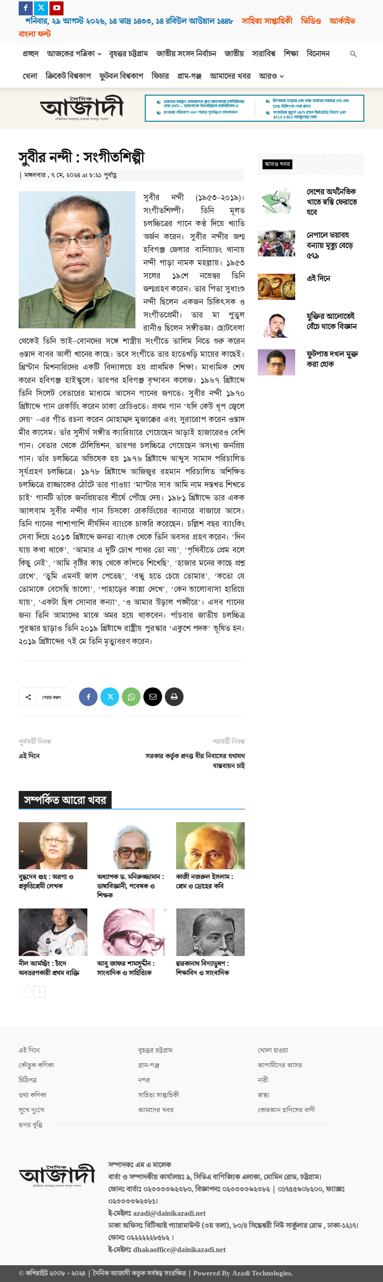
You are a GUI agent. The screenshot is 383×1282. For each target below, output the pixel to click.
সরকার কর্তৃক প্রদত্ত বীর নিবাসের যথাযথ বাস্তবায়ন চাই (195, 761)
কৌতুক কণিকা (36, 1065)
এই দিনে (29, 756)
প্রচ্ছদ (31, 54)
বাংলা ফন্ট (34, 34)
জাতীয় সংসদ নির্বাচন (186, 54)
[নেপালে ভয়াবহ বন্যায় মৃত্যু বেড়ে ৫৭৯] (276, 243)
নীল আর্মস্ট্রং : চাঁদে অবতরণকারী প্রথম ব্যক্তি (49, 968)
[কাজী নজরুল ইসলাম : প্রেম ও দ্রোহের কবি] (210, 845)
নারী (263, 1080)
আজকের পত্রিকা (71, 54)
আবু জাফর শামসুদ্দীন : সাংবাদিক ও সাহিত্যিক (126, 968)
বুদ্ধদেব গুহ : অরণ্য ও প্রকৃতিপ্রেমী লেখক (46, 881)
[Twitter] (41, 8)
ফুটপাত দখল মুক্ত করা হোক (332, 359)
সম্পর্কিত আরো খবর (65, 800)
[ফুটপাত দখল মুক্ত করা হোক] (276, 362)
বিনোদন (318, 54)
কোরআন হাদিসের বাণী (286, 1110)
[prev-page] (24, 992)
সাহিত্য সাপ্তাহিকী (267, 21)
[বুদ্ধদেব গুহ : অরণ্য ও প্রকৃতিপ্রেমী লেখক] (53, 845)
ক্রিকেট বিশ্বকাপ (68, 76)
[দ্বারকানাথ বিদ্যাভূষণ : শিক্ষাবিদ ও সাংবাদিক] (210, 932)
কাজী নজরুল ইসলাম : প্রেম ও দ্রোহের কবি (204, 881)
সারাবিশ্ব (264, 54)
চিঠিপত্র (28, 1080)
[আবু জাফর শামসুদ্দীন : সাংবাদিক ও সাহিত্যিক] (131, 932)
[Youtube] (57, 8)
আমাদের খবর (230, 76)
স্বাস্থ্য (263, 1095)
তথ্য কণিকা (32, 1095)
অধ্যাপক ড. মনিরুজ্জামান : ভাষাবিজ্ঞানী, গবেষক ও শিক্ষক (130, 886)
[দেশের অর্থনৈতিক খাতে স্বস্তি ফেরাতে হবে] (276, 200)
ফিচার (160, 76)
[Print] (174, 696)
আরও (268, 76)
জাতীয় (234, 54)
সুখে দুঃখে (31, 1110)
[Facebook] (26, 8)
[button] (353, 54)
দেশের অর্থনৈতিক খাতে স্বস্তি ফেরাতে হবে (332, 202)
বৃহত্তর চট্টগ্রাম (128, 54)
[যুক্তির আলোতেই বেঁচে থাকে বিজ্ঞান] (276, 325)
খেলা (30, 76)
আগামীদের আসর (280, 1065)
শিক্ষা (291, 54)
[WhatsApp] (131, 696)
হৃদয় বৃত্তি (31, 1125)
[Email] (152, 696)
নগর (144, 1080)
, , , (129, 21)
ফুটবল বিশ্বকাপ (121, 76)
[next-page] (39, 992)
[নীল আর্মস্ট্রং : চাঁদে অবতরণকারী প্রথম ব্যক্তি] (53, 932)
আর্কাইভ (342, 21)
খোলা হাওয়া (273, 1050)
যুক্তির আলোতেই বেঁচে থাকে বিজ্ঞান (332, 322)
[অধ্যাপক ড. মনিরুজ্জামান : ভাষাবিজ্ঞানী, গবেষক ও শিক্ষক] (131, 845)
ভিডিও (311, 21)
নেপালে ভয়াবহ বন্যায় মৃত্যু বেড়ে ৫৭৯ (330, 246)
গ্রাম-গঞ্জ (189, 76)
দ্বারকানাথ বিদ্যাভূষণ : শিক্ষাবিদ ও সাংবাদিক (202, 968)
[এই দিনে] (276, 287)
